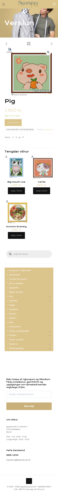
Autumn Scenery (16, 226)
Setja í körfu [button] (16, 190)
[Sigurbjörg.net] (29, 4)
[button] (48, 52)
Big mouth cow (16, 182)
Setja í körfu (13, 122)
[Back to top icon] (29, 481)
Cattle (41, 182)
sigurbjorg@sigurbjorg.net (18, 460)
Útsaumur (48, 129)
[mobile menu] (54, 4)
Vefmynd (40, 489)
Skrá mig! (29, 406)
